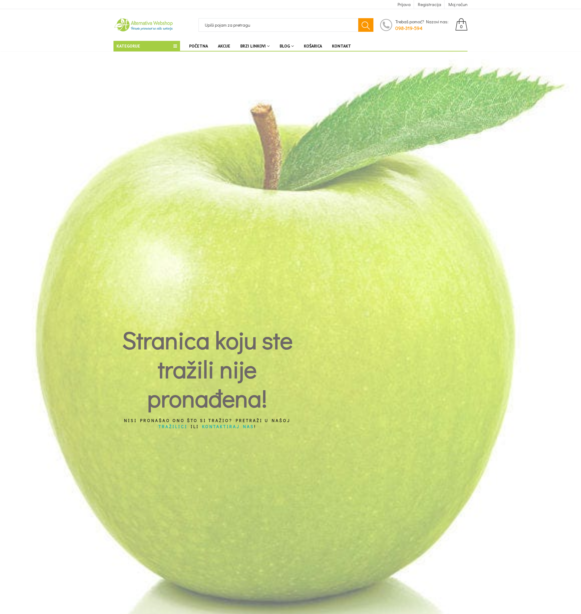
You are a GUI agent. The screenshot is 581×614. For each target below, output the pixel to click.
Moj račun (458, 4)
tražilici (173, 427)
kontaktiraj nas (228, 427)
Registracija (429, 4)
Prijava (404, 4)
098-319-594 (408, 28)
